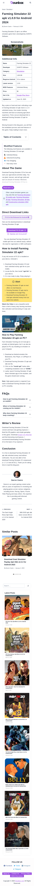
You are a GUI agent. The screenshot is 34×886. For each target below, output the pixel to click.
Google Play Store (23, 95)
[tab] (13, 574)
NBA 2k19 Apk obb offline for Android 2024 (16, 817)
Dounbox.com (19, 881)
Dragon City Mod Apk (25, 435)
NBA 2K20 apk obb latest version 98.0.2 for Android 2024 (25, 513)
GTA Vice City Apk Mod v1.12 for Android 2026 (16, 622)
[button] (12, 50)
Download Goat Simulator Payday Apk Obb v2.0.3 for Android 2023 (15, 562)
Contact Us (15, 874)
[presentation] (17, 546)
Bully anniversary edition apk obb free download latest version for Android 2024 (16, 785)
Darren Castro (10, 568)
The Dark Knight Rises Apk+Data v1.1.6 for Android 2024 (8, 514)
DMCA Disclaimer (17, 876)
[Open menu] (3, 2)
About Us (6, 874)
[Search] (28, 586)
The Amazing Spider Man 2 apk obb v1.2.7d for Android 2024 (17, 849)
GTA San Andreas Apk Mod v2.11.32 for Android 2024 (15, 655)
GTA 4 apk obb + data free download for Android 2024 (15, 687)
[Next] (29, 554)
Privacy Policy (26, 874)
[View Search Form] (30, 2)
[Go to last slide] (4, 554)
